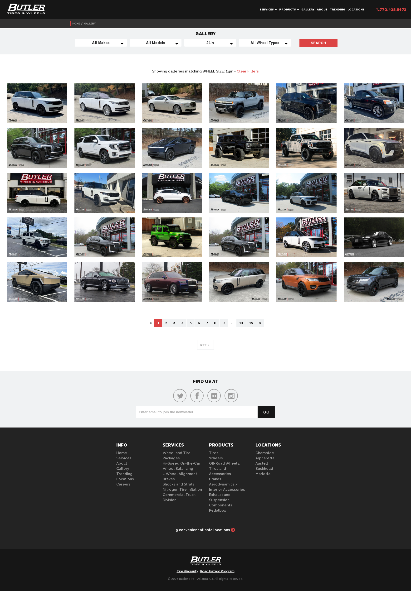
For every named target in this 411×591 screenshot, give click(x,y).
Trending (337, 9)
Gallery (307, 9)
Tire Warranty (187, 571)
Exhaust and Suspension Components (220, 500)
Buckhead (264, 468)
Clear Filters (248, 71)
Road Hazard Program (217, 571)
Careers (123, 484)
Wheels (216, 458)
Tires (213, 453)
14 (241, 323)
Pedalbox (217, 510)
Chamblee (264, 453)
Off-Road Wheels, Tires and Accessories (224, 468)
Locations (356, 9)
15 (251, 323)
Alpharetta (264, 458)
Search (318, 42)
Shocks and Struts (178, 484)
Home (76, 23)
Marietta (262, 474)
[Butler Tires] (205, 562)
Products (288, 9)
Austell (261, 463)
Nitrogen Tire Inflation (182, 489)
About (322, 9)
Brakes (169, 479)
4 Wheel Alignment (180, 474)
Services (266, 9)
